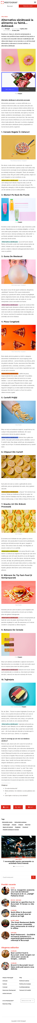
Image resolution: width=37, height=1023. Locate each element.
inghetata (18, 827)
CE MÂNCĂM (13, 910)
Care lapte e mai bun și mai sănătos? (16, 795)
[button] (13, 866)
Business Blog (7, 1003)
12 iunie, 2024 (15, 30)
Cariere (5, 984)
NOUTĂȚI (13, 888)
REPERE (17, 920)
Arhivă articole (7, 993)
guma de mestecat (8, 827)
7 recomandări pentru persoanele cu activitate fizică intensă (18, 862)
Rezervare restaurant (9, 990)
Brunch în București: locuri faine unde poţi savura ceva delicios (22, 967)
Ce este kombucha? (11, 788)
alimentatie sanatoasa (20, 822)
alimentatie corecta (7, 822)
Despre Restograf (8, 977)
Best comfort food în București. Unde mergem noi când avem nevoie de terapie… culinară (23, 956)
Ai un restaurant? (8, 1000)
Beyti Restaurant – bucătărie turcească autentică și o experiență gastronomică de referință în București (23, 937)
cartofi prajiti (7, 824)
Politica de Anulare (25, 984)
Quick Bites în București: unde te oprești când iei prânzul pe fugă (21, 914)
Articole (5, 980)
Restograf (7, 28)
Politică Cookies (24, 980)
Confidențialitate (24, 987)
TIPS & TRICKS (4, 16)
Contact (5, 987)
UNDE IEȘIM (18, 900)
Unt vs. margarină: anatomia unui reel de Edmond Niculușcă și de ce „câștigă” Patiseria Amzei (22, 893)
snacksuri (25, 827)
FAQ (20, 977)
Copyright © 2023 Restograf (18, 1021)
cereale (14, 824)
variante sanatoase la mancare (11, 829)
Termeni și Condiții (25, 990)
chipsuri (21, 824)
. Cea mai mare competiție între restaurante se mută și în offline (23, 925)
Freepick (20, 93)
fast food (28, 824)
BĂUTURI (13, 900)
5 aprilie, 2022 (23, 28)
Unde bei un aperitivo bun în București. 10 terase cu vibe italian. (22, 904)
